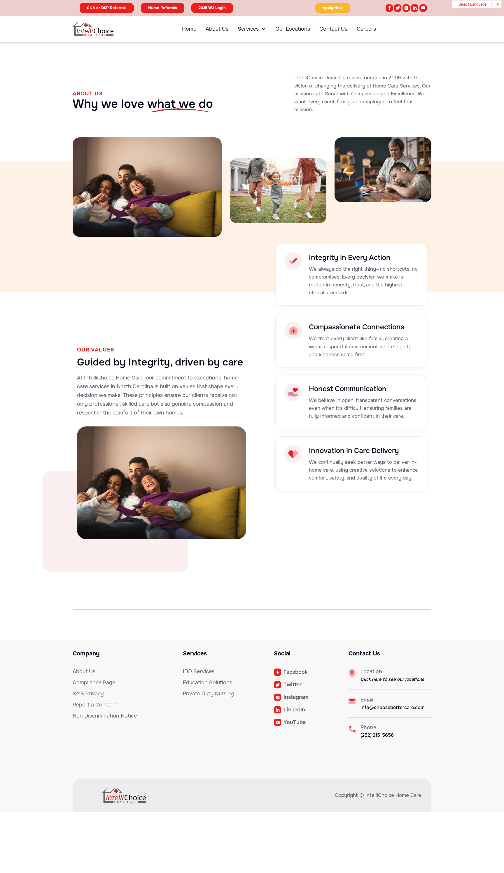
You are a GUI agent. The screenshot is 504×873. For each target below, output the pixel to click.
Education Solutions (207, 682)
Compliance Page (94, 682)
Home (189, 29)
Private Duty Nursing (208, 694)
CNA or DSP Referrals (107, 7)
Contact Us (333, 29)
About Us (217, 29)
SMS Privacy (88, 694)
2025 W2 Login (212, 7)
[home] (104, 29)
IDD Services (198, 671)
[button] (252, 29)
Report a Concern (95, 705)
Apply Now (333, 7)
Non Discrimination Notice (105, 716)
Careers (366, 29)
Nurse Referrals (162, 7)
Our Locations (292, 29)
